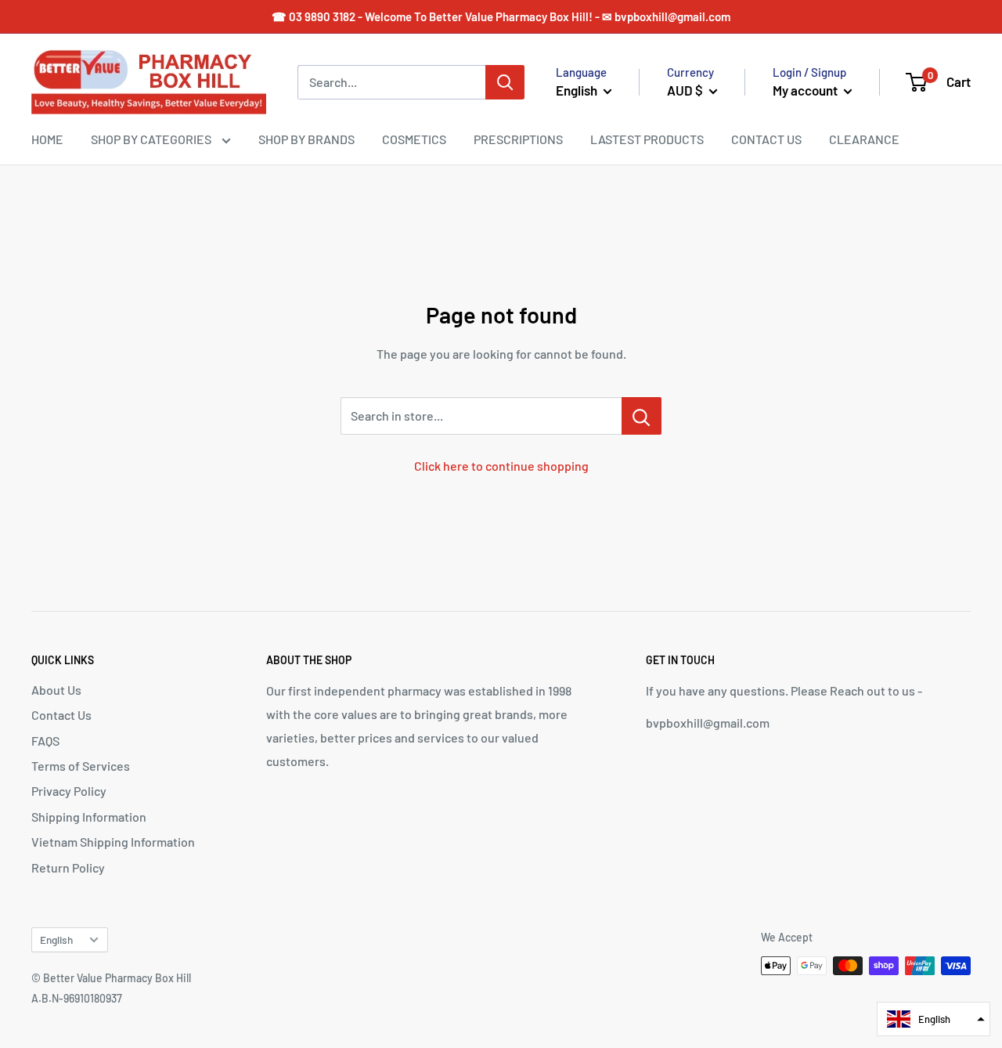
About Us (56, 689)
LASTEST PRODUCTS (647, 139)
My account (806, 90)
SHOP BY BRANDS (306, 139)
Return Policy (68, 867)
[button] (933, 1019)
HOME (47, 139)
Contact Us (61, 714)
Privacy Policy (68, 790)
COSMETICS (414, 139)
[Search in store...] (641, 416)
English (56, 939)
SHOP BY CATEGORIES (152, 139)
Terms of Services (80, 765)
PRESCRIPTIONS (518, 139)
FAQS (45, 740)
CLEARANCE (864, 139)
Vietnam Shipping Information (113, 841)
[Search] (504, 82)
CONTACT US (766, 139)
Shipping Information (88, 816)
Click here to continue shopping (501, 465)
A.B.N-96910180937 (76, 998)
